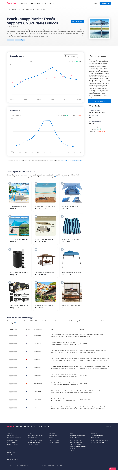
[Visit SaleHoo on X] (103, 442)
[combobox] (71, 56)
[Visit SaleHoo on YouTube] (100, 442)
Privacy (60, 465)
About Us (19, 426)
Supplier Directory (12, 435)
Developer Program (54, 435)
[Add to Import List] (9, 183)
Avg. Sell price (93, 115)
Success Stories (35, 3)
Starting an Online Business (77, 435)
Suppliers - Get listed (12, 459)
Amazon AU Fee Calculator (35, 440)
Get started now (105, 3)
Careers (44, 465)
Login (96, 3)
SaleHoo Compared (54, 442)
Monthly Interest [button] (15, 115)
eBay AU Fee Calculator (34, 442)
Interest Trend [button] (27, 61)
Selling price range (95, 121)
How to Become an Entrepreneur (78, 446)
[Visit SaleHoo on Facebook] (91, 442)
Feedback (112, 469)
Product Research (11, 442)
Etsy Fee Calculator (33, 444)
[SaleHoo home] (10, 426)
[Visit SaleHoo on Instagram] (97, 442)
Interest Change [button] (15, 61)
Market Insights (12, 9)
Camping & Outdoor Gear (26, 9)
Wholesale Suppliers (12, 444)
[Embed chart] (80, 56)
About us (9, 454)
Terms (56, 465)
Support (46, 426)
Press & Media (50, 465)
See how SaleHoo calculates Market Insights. (71, 160)
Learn (50, 3)
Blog (40, 426)
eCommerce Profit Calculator (35, 435)
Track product (78, 21)
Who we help (23, 3)
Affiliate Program (11, 457)
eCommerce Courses (12, 440)
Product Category (94, 110)
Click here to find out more (63, 177)
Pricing (44, 3)
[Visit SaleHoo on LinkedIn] (94, 442)
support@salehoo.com (97, 435)
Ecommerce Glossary (54, 440)
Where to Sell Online (75, 440)
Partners (51, 437)
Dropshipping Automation (14, 437)
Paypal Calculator (32, 437)
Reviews (33, 426)
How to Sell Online (75, 437)
